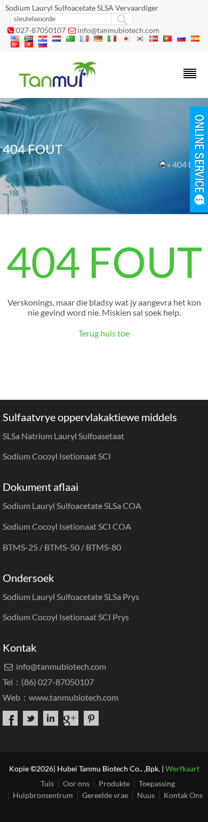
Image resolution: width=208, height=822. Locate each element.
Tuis (47, 783)
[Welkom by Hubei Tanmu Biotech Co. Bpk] (56, 84)
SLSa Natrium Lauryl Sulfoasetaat (63, 436)
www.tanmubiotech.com (73, 697)
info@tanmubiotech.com (118, 30)
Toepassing (157, 783)
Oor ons (76, 783)
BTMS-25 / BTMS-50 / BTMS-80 (62, 547)
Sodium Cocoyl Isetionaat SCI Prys (66, 617)
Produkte (114, 783)
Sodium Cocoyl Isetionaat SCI (57, 456)
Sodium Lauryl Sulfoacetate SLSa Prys (71, 596)
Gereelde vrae (105, 795)
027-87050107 (41, 30)
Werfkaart (182, 768)
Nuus (146, 795)
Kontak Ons (183, 795)
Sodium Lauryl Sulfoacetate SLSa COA (72, 505)
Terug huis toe (104, 333)
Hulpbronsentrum (43, 795)
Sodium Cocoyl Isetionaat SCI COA (67, 526)
